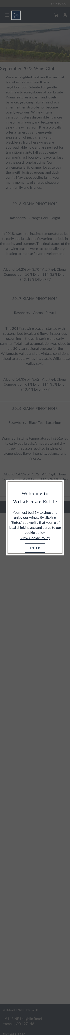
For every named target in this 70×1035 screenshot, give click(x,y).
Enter (35, 548)
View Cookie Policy (35, 538)
